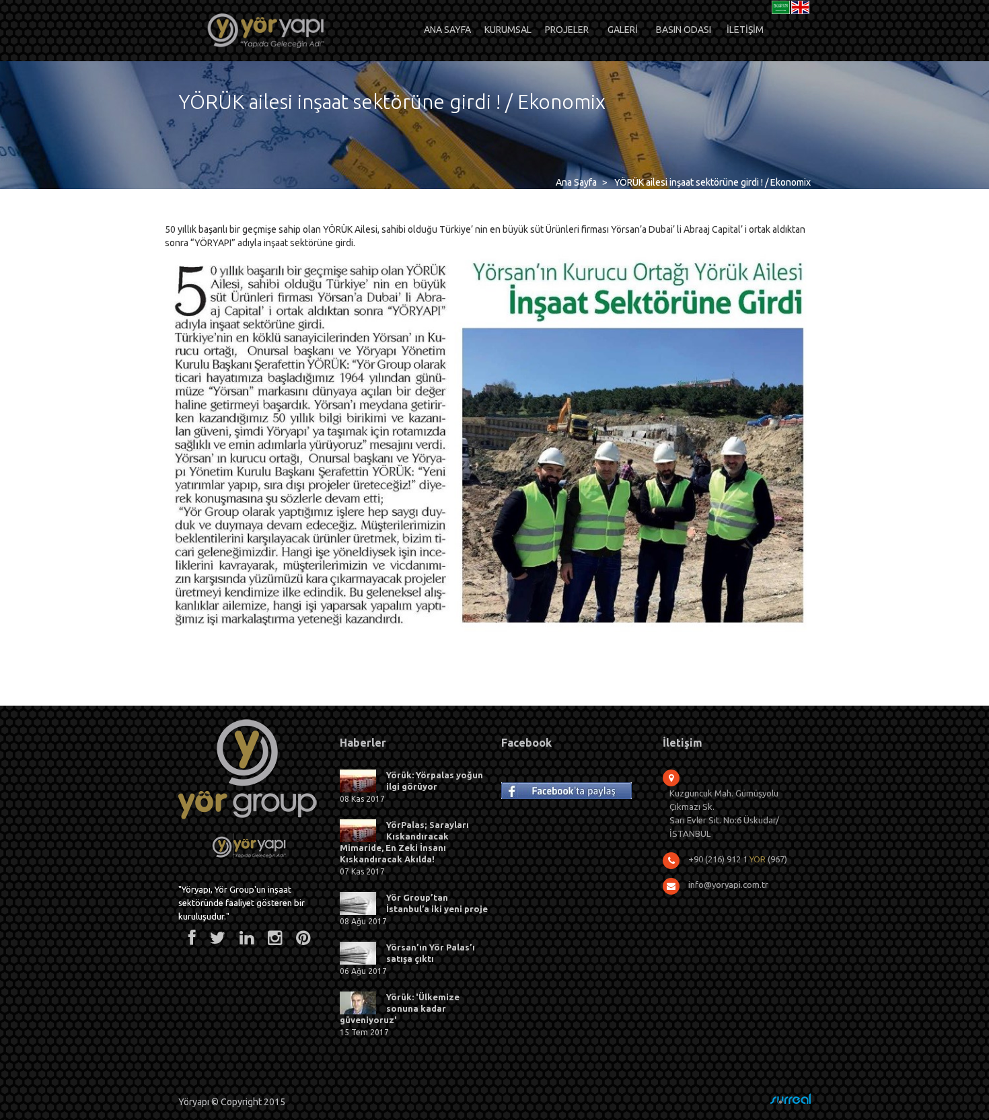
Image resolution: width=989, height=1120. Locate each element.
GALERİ (623, 29)
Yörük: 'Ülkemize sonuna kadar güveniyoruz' (400, 1008)
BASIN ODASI (683, 29)
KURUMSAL (508, 29)
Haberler (363, 743)
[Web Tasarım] (790, 1098)
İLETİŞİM (745, 29)
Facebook (526, 743)
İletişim (682, 743)
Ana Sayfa (576, 182)
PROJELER (567, 29)
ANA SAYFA (447, 29)
